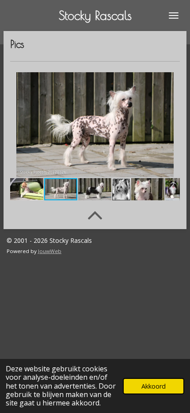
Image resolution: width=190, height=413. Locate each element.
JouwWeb (49, 251)
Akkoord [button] (153, 386)
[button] (172, 80)
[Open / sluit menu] (173, 15)
